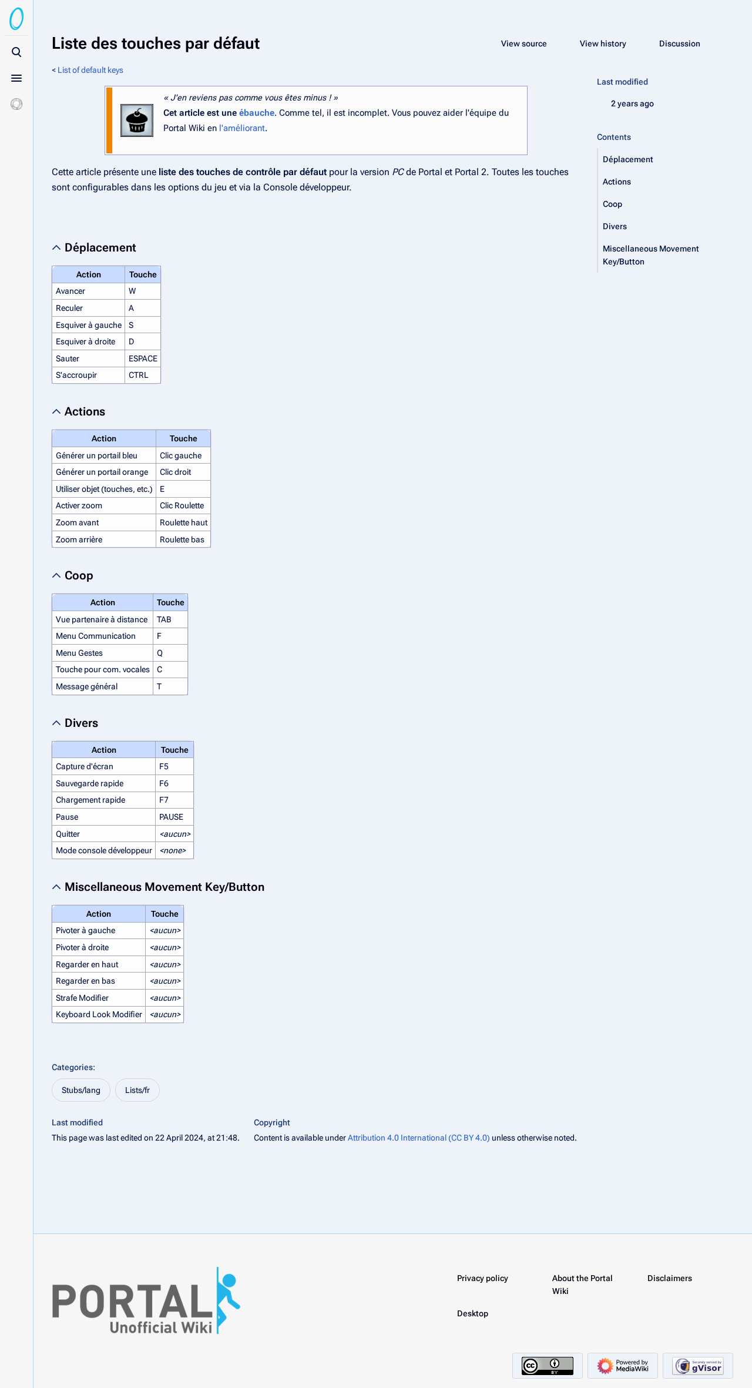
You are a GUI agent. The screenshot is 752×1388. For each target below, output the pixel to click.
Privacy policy (482, 1278)
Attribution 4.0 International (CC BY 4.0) (419, 1137)
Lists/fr (137, 1090)
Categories (72, 1067)
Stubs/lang (81, 1090)
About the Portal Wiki (582, 1284)
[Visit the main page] (16, 19)
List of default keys (90, 70)
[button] (665, 159)
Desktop (472, 1313)
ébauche (256, 113)
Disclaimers (669, 1278)
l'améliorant (242, 128)
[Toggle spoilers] (16, 104)
